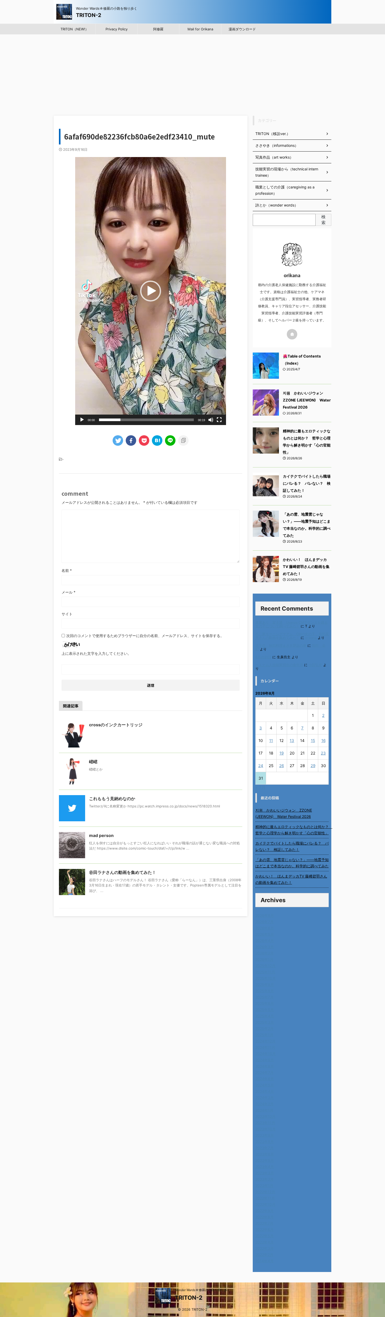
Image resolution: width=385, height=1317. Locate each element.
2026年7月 (264, 921)
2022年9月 (264, 1210)
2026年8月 (264, 915)
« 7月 (260, 787)
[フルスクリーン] (219, 419)
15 (313, 740)
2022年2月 (264, 1254)
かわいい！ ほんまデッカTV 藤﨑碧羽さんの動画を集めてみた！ (306, 566)
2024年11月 (265, 1047)
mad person (101, 835)
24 (260, 765)
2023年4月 (264, 1166)
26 (281, 765)
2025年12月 (265, 965)
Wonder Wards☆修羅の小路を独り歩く (202, 1290)
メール (68, 592)
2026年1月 (264, 959)
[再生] (82, 419)
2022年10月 (265, 1204)
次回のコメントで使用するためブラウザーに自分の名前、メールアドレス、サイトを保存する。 (145, 635)
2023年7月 (264, 1148)
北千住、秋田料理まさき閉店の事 (280, 646)
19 (281, 753)
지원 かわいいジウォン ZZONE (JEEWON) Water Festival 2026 (307, 400)
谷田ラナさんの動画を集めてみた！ (122, 872)
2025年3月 (264, 1022)
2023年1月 (264, 1185)
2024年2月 (264, 1104)
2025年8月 (264, 991)
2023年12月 (265, 1116)
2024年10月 (265, 1053)
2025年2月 (264, 1028)
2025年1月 (264, 1035)
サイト (67, 614)
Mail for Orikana (200, 29)
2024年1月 (264, 1110)
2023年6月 (264, 1154)
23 (323, 753)
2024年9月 (264, 1060)
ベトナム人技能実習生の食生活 (279, 665)
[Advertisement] (192, 73)
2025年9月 (264, 984)
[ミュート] (210, 419)
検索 (323, 219)
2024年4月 (264, 1091)
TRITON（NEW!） (74, 29)
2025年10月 (265, 978)
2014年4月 (264, 1261)
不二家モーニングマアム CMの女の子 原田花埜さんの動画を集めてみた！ (292, 636)
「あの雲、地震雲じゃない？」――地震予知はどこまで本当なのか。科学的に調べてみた (292, 862)
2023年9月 (264, 1135)
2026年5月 (264, 934)
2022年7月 (264, 1223)
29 (313, 765)
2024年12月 (265, 1041)
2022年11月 (265, 1198)
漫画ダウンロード (242, 29)
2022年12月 (265, 1192)
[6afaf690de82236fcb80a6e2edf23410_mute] (157, 440)
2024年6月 (264, 1078)
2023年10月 (265, 1129)
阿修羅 (158, 29)
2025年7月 (264, 997)
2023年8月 (264, 1141)
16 (323, 740)
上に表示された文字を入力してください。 (96, 653)
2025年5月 (264, 1009)
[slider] (146, 419)
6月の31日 (263, 657)
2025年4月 (264, 1016)
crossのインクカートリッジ (115, 724)
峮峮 (93, 761)
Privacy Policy (117, 29)
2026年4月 (264, 940)
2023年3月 (264, 1173)
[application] (150, 291)
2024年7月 (264, 1072)
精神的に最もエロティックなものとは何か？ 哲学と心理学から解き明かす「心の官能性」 (292, 829)
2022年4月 (264, 1242)
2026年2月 (264, 953)
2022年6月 (264, 1229)
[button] (150, 291)
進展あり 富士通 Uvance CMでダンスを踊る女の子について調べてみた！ (291, 624)
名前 (67, 570)
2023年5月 (264, 1160)
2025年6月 (264, 1003)
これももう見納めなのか (112, 798)
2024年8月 (264, 1066)
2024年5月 (264, 1085)
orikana (311, 638)
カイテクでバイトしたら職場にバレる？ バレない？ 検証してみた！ (307, 483)
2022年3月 (264, 1248)
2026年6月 (264, 928)
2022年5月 (264, 1236)
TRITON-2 (88, 15)
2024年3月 (264, 1097)
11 (271, 740)
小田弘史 (315, 665)
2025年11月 (265, 972)
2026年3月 (264, 947)
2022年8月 (264, 1217)
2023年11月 (265, 1122)
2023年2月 (264, 1179)
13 (292, 740)
